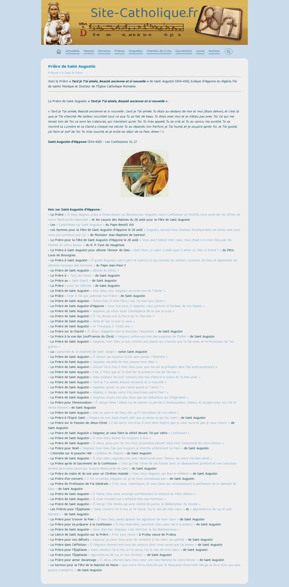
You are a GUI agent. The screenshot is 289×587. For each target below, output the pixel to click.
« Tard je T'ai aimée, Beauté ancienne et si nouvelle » (128, 383)
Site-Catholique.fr (144, 14)
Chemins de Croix (159, 51)
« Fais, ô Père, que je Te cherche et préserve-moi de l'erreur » (134, 372)
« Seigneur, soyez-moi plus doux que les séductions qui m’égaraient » (139, 398)
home (59, 52)
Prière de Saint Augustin (71, 67)
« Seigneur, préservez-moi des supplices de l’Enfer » (152, 337)
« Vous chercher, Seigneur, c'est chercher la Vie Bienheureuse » (134, 530)
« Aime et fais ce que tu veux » (112, 322)
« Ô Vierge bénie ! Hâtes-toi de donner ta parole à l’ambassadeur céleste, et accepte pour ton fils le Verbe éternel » (142, 405)
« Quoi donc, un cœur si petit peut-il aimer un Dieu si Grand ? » (176, 251)
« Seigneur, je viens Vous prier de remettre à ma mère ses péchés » (138, 540)
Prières (119, 51)
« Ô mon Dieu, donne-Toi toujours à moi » (120, 438)
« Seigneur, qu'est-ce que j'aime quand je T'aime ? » (127, 388)
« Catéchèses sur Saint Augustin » (80, 225)
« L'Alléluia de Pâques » (109, 454)
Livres (200, 51)
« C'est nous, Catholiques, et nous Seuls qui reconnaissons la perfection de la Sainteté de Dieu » (142, 486)
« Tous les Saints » (80, 276)
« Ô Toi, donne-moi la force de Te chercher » (122, 317)
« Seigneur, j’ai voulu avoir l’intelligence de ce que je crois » (132, 311)
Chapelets (136, 51)
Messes (89, 51)
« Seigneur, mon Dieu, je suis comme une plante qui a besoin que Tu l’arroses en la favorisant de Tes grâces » (141, 344)
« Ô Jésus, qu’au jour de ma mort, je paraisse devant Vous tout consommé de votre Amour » (157, 443)
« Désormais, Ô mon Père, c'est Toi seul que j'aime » (127, 301)
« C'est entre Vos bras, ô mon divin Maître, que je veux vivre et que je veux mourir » (169, 423)
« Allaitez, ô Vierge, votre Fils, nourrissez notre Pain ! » (129, 393)
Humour (214, 51)
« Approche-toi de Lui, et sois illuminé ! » (117, 555)
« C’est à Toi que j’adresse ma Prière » (92, 296)
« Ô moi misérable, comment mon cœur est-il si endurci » (154, 525)
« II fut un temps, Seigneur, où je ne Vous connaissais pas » (126, 479)
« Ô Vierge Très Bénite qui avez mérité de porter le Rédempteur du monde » (145, 504)
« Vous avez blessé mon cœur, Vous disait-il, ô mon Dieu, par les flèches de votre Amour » (140, 242)
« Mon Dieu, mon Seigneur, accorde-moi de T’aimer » (127, 291)
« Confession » (179, 433)
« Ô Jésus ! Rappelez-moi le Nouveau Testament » (121, 332)
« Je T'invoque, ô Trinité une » (111, 327)
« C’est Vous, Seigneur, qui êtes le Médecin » (160, 474)
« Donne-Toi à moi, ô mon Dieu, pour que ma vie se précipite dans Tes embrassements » (153, 367)
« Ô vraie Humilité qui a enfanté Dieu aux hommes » (127, 499)
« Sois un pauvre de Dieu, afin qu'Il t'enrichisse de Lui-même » (134, 413)
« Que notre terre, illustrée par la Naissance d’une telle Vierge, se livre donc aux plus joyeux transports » (144, 567)
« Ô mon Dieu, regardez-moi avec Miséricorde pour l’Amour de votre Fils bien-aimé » (151, 459)
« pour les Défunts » (78, 286)
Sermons (104, 51)
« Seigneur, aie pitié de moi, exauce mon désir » (123, 362)
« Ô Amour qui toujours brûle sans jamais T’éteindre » (129, 357)
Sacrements (183, 51)
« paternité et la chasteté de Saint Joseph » (86, 352)
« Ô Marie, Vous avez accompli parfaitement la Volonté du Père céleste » (142, 494)
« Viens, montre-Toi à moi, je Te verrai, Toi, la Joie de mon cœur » (138, 510)
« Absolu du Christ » (104, 271)
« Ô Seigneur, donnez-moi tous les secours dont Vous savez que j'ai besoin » (142, 545)
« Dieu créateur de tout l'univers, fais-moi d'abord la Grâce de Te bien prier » (145, 377)
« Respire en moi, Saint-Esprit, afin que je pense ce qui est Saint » (133, 418)
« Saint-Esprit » (80, 281)
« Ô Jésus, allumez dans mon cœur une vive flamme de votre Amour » (147, 560)
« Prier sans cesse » (123, 535)
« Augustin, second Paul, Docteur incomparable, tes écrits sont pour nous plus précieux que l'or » (144, 232)
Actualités (73, 51)
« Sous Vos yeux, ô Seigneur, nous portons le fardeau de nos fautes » (155, 306)
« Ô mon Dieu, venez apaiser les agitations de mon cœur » (137, 520)
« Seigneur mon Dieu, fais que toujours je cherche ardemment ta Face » (131, 449)
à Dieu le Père (72, 73)
